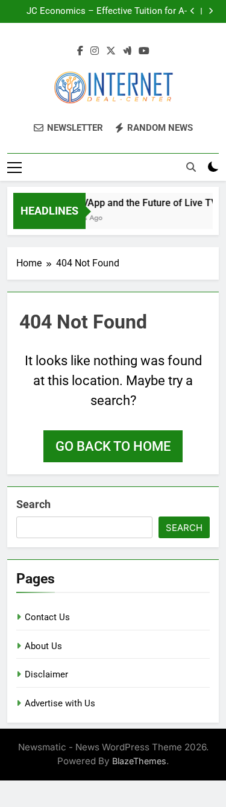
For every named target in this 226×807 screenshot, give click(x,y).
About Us (43, 646)
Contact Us (47, 617)
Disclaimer (46, 674)
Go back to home (113, 446)
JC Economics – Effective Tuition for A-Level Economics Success (107, 11)
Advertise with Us (60, 703)
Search (33, 504)
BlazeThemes (139, 761)
